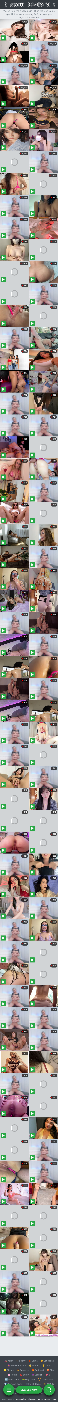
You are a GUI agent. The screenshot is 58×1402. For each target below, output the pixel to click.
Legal (54, 1399)
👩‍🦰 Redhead (38, 1370)
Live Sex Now (29, 1389)
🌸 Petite (12, 1374)
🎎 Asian (8, 1360)
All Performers (44, 1399)
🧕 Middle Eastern (17, 1365)
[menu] (9, 1389)
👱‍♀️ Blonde (9, 1370)
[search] (49, 1389)
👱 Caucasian (47, 1360)
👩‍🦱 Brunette (23, 1370)
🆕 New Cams (12, 1379)
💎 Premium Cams (13, 1384)
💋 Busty (24, 1374)
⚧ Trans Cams (45, 1379)
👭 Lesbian (37, 1374)
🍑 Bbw (50, 1370)
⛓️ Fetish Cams (33, 1384)
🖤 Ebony (20, 1360)
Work (26, 1399)
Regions (19, 1399)
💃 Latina (33, 1360)
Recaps (33, 1399)
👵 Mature (34, 1365)
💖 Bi (47, 1374)
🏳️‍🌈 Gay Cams (28, 1379)
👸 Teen (46, 1365)
